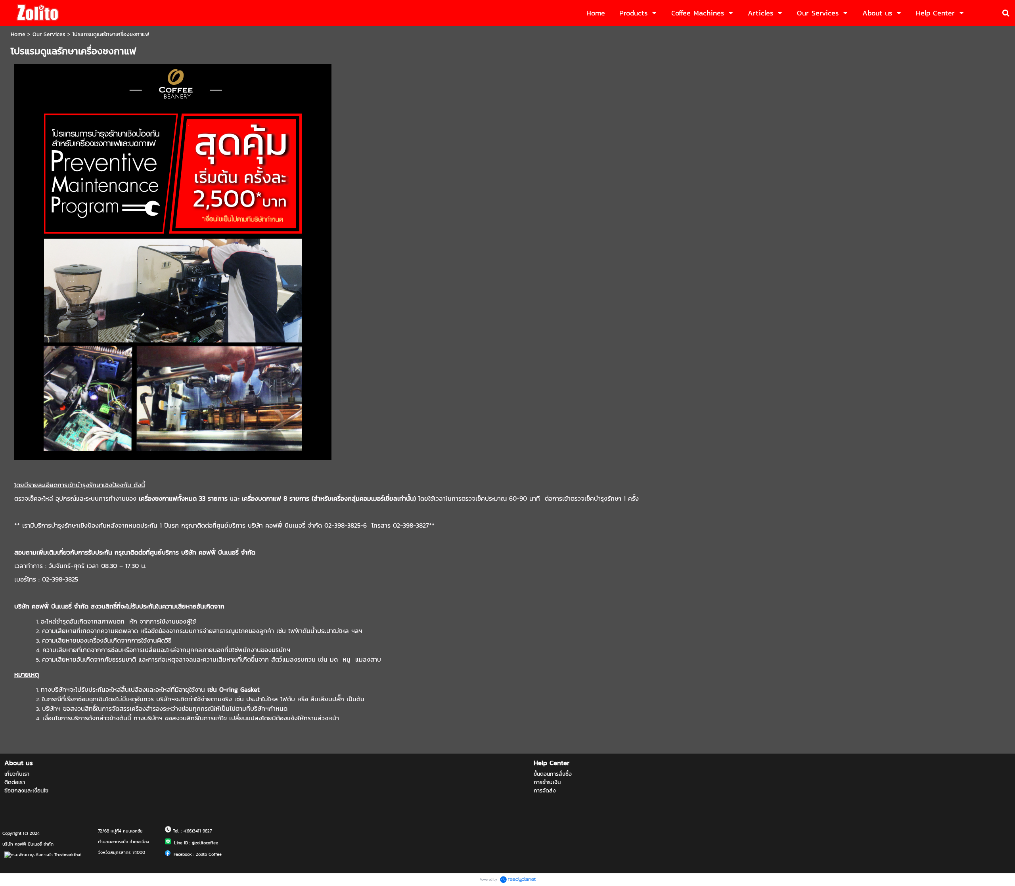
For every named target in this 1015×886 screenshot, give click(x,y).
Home (18, 34)
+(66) (188, 831)
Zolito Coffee (209, 854)
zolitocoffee (206, 843)
